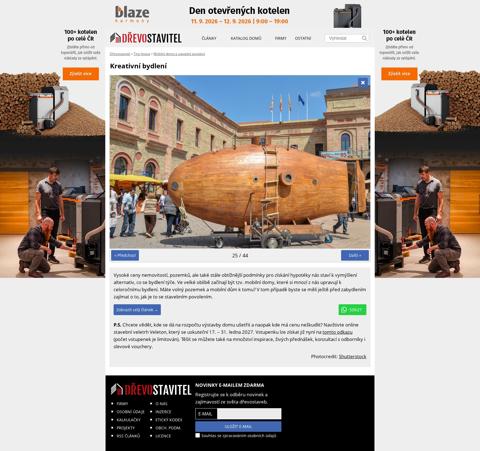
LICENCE (163, 435)
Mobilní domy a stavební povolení (179, 53)
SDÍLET (355, 309)
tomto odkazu (337, 332)
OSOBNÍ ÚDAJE (131, 411)
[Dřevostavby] (146, 37)
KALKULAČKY (129, 419)
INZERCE (163, 411)
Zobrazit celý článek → (137, 309)
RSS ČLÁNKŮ (128, 435)
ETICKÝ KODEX (169, 419)
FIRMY (122, 403)
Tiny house (142, 53)
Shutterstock (352, 356)
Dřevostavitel (120, 53)
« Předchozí (125, 255)
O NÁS (162, 403)
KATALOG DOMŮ (246, 38)
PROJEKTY (126, 427)
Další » (355, 255)
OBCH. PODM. (168, 427)
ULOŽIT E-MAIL (238, 426)
